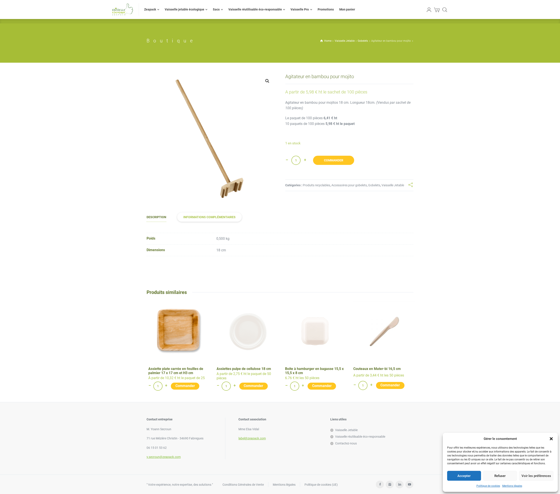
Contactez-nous (346, 443)
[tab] (156, 217)
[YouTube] (409, 484)
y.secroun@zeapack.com (164, 457)
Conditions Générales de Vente (243, 484)
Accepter (464, 476)
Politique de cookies (488, 485)
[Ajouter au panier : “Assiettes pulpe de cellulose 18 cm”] (253, 386)
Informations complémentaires (209, 217)
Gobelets (363, 40)
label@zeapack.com (252, 438)
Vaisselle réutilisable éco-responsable (360, 436)
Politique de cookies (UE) (321, 484)
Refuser (500, 476)
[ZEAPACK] (122, 9)
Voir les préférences (536, 476)
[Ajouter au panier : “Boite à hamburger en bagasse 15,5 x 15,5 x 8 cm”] (322, 386)
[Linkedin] (400, 484)
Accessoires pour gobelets (349, 185)
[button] (551, 439)
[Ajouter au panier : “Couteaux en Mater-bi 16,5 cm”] (390, 385)
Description (156, 217)
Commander (333, 160)
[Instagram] (390, 484)
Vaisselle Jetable (345, 40)
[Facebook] (380, 484)
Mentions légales (512, 485)
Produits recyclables (316, 185)
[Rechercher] (444, 9)
